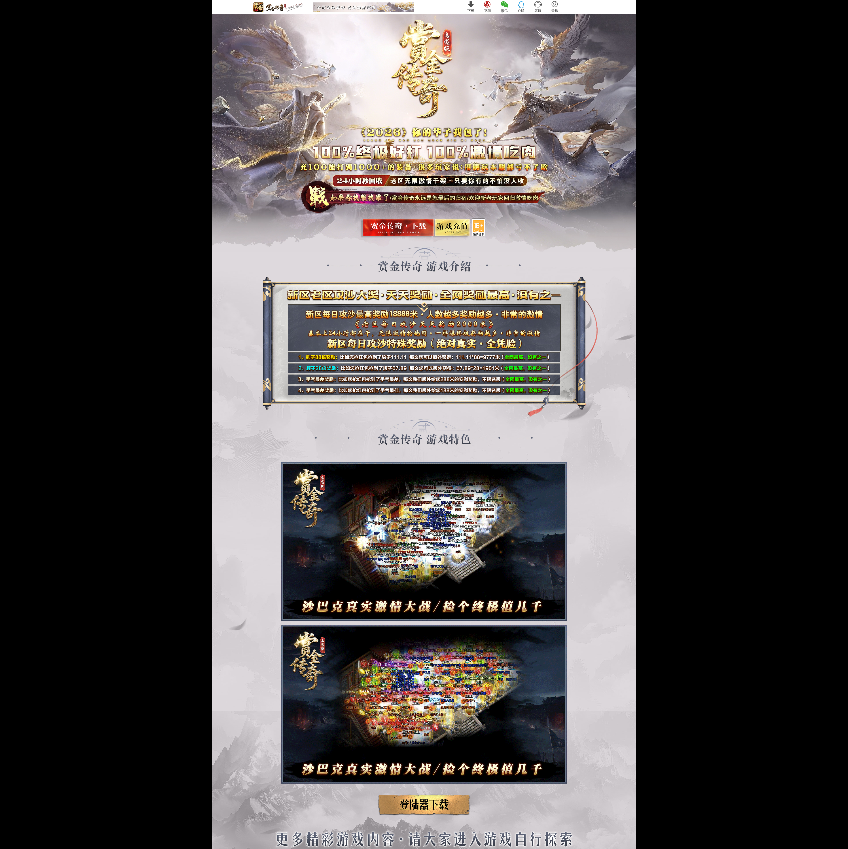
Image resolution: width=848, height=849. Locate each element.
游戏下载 (398, 229)
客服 (537, 11)
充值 (487, 11)
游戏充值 (452, 229)
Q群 (521, 11)
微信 (504, 11)
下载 (470, 11)
